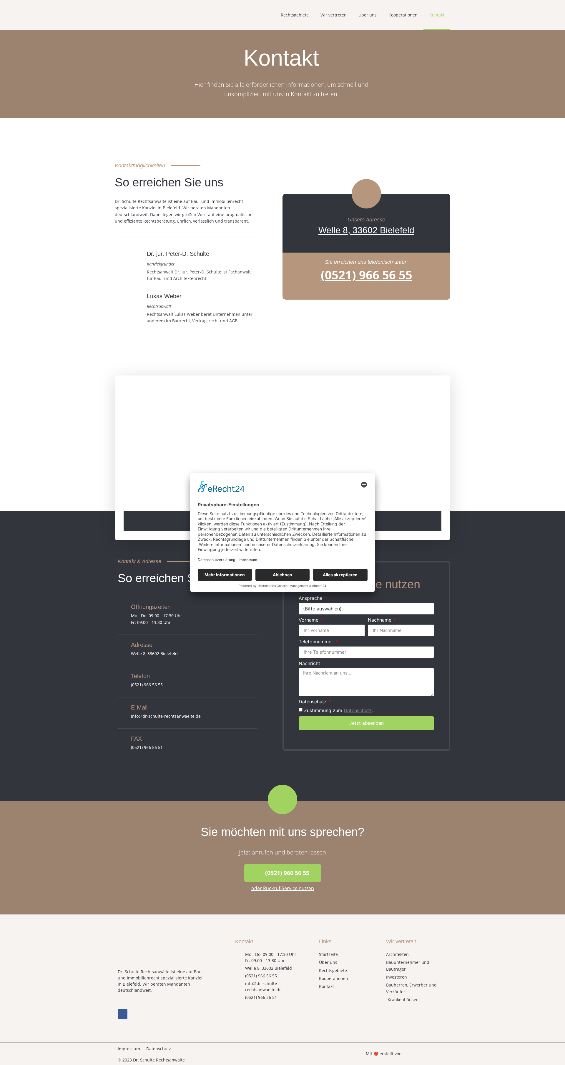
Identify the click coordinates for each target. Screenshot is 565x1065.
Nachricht (309, 663)
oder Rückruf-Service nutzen (282, 888)
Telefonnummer (317, 642)
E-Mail (139, 707)
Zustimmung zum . (338, 710)
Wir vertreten (333, 15)
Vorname (309, 620)
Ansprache (311, 598)
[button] (282, 873)
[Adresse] (122, 645)
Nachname (380, 620)
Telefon (140, 676)
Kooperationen (403, 15)
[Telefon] (122, 676)
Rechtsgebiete (295, 15)
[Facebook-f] (122, 1014)
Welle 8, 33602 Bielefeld (366, 230)
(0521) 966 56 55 (366, 275)
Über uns (367, 15)
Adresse (141, 645)
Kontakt (436, 15)
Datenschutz (313, 702)
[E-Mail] (122, 707)
